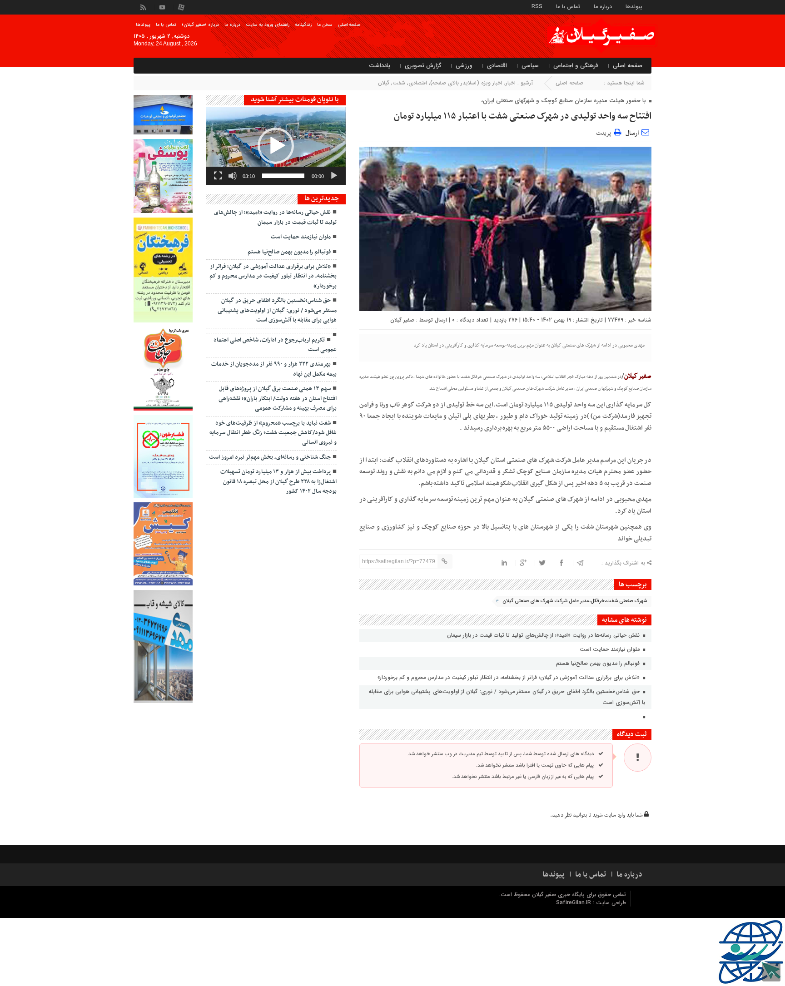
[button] (276, 146)
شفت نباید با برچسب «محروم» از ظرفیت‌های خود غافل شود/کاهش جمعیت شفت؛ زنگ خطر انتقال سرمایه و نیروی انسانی (273, 433)
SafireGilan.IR (574, 902)
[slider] (283, 175)
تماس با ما (568, 6)
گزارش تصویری (423, 65)
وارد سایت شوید (608, 815)
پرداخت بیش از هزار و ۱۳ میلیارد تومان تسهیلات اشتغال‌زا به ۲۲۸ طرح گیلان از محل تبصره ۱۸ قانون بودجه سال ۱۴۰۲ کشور (278, 481)
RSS (537, 6)
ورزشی (464, 65)
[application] (276, 146)
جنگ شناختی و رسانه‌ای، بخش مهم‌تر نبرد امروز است (270, 457)
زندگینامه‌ (303, 24)
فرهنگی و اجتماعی (575, 65)
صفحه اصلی (349, 24)
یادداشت (379, 65)
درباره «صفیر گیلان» (200, 24)
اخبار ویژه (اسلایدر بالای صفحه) (466, 83)
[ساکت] (232, 175)
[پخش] (333, 175)
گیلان (383, 83)
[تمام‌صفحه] (218, 175)
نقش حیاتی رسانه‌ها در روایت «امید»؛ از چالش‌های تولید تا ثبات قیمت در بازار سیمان (544, 635)
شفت (398, 83)
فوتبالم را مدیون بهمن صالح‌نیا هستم (598, 663)
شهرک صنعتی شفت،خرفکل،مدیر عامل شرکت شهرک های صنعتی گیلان (574, 601)
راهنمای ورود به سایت (267, 24)
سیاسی (530, 65)
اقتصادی (497, 65)
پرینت (605, 132)
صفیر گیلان (402, 320)
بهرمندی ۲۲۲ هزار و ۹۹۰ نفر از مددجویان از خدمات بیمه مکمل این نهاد (274, 369)
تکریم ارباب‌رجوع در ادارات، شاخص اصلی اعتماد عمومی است (275, 345)
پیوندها (634, 6)
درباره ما (603, 6)
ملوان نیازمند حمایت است (610, 649)
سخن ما (325, 24)
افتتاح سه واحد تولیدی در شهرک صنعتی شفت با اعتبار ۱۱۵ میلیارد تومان (522, 116)
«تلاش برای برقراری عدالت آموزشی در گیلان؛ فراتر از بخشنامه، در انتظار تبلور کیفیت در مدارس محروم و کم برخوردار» (509, 677)
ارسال (632, 133)
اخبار (511, 83)
